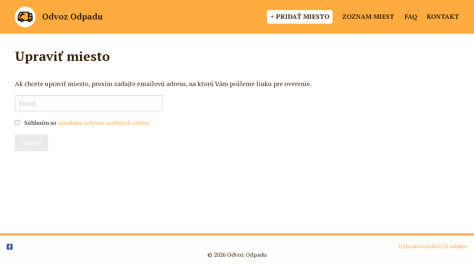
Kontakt (443, 16)
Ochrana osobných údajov (432, 246)
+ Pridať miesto (299, 16)
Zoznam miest (368, 16)
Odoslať (31, 143)
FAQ (410, 16)
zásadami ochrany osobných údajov (104, 122)
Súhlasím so (87, 122)
